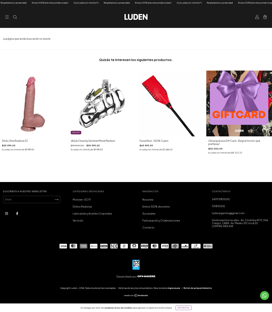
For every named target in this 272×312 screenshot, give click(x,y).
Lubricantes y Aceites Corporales (92, 213)
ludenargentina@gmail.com (228, 213)
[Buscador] (15, 17)
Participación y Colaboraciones (161, 220)
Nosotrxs (148, 199)
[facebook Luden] (17, 213)
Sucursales (149, 213)
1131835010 (218, 206)
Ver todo (78, 220)
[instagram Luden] (7, 213)
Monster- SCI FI (82, 199)
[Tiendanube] (136, 295)
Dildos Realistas (82, 206)
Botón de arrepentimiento (198, 288)
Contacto (148, 227)
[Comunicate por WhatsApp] (264, 295)
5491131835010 (221, 199)
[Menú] (7, 17)
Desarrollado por (126, 276)
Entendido (183, 308)
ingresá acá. (174, 288)
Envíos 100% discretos (156, 206)
